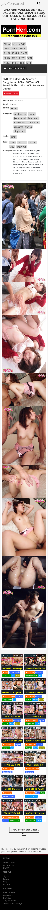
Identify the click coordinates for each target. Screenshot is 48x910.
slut (13, 675)
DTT (28, 62)
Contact (7, 884)
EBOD (23, 48)
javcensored (20, 118)
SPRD (7, 58)
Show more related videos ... (25, 829)
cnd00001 (21, 146)
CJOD (22, 43)
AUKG (7, 62)
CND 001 (22, 142)
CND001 (33, 142)
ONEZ (24, 53)
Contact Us (8, 865)
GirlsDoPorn (8, 895)
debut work (33, 118)
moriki (41, 700)
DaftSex (7, 898)
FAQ (5, 881)
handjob (6, 748)
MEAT (38, 724)
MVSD (7, 43)
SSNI (30, 58)
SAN (14, 43)
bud (6, 672)
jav (25, 114)
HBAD (35, 748)
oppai (17, 724)
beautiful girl (33, 122)
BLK (22, 62)
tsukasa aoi (9, 745)
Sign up (6, 876)
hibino (41, 748)
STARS (15, 53)
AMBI (7, 53)
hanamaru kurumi (11, 817)
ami (15, 108)
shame (31, 114)
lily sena (30, 817)
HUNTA (28, 700)
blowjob (19, 696)
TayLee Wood (9, 900)
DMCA (6, 868)
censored (18, 126)
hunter (35, 700)
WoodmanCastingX (12, 903)
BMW (18, 675)
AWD (14, 58)
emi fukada (15, 672)
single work (20, 131)
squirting (38, 817)
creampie (6, 675)
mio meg (7, 793)
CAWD (39, 820)
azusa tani (31, 745)
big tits (5, 724)
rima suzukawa (33, 769)
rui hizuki (8, 720)
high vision (19, 122)
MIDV (15, 48)
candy (13, 136)
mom (37, 793)
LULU (7, 48)
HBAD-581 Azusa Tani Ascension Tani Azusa (35, 742)
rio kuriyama (9, 696)
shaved (28, 126)
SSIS (12, 748)
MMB (42, 793)
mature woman (31, 675)
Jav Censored (12, 3)
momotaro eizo (31, 796)
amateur (18, 114)
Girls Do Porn (9, 892)
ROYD (22, 58)
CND (12, 146)
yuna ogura (9, 769)
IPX (14, 700)
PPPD (15, 62)
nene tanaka (32, 720)
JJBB (40, 675)
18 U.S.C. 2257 (9, 862)
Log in (6, 879)
